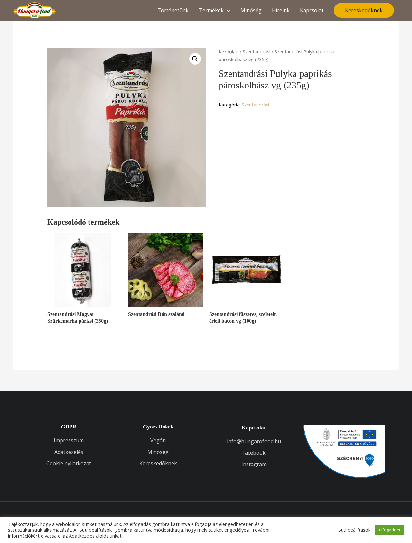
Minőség (251, 10)
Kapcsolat (311, 10)
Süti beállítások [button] (354, 530)
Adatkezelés (82, 535)
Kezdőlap (229, 51)
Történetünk (173, 10)
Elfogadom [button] (389, 530)
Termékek (211, 10)
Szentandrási (256, 51)
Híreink (281, 10)
